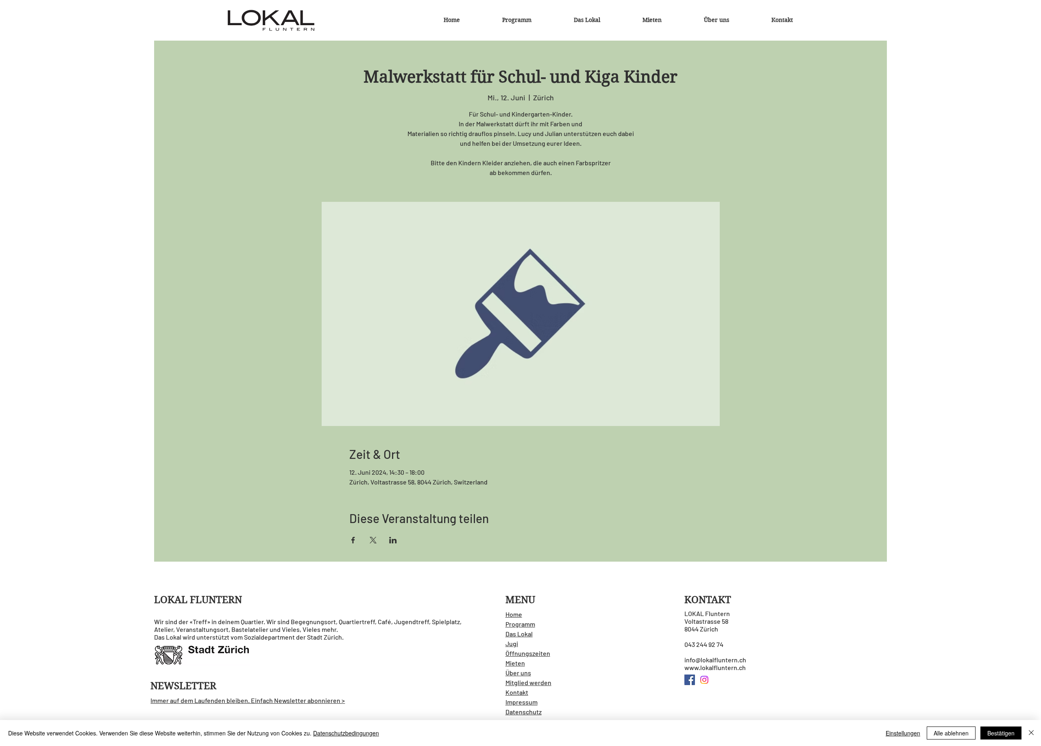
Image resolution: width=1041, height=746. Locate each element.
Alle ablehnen (951, 733)
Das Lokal (519, 634)
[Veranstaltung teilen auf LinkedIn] (393, 540)
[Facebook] (689, 680)
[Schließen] (1031, 733)
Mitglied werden (528, 682)
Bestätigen (1001, 733)
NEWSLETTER (183, 686)
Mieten (515, 663)
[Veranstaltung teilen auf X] (373, 540)
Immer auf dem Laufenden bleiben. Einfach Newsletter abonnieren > (247, 700)
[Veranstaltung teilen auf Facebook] (353, 540)
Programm (520, 624)
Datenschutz (523, 712)
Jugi (511, 643)
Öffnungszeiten (527, 653)
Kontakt (516, 692)
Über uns (518, 673)
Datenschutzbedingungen (346, 733)
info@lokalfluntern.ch (715, 660)
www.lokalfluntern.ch (715, 667)
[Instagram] (704, 680)
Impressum (521, 702)
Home (513, 614)
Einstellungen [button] (903, 733)
